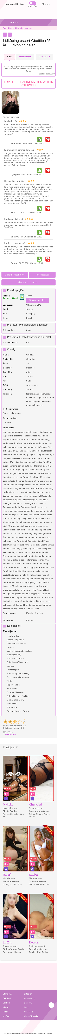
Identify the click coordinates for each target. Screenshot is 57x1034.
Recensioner (9, 734)
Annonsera (28, 1012)
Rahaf (7, 874)
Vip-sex (14, 22)
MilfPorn (6, 1016)
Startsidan (7, 28)
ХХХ (44, 57)
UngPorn (6, 1003)
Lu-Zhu (7, 942)
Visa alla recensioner (28, 282)
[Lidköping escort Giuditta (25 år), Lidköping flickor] (10, 103)
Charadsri (35, 804)
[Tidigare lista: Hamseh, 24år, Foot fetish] (5, 35)
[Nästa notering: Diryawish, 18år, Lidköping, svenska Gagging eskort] (10, 35)
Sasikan (34, 874)
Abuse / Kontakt (31, 1016)
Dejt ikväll (7, 998)
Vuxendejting (29, 998)
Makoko (8, 804)
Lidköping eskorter (23, 28)
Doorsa (33, 942)
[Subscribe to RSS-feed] (28, 1024)
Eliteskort (28, 994)
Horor (26, 1007)
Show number (37, 300)
